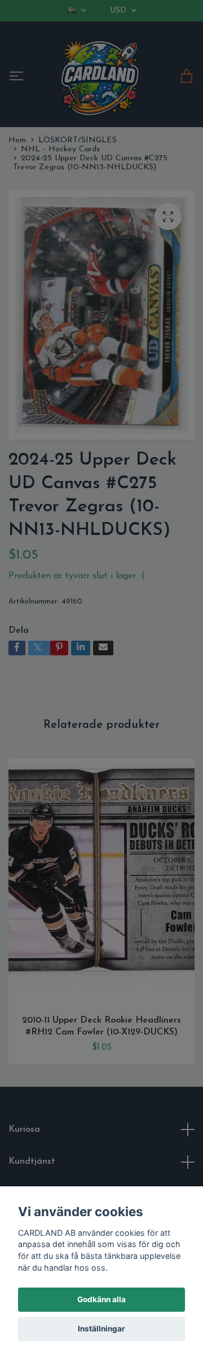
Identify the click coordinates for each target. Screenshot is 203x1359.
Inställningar (101, 1328)
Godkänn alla (101, 1299)
